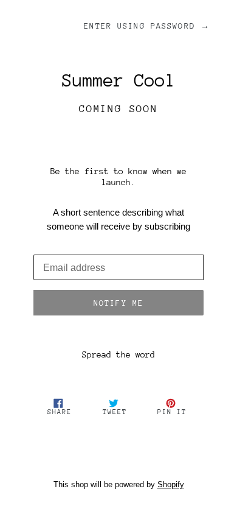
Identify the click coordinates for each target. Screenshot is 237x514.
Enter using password (147, 25)
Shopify (170, 484)
